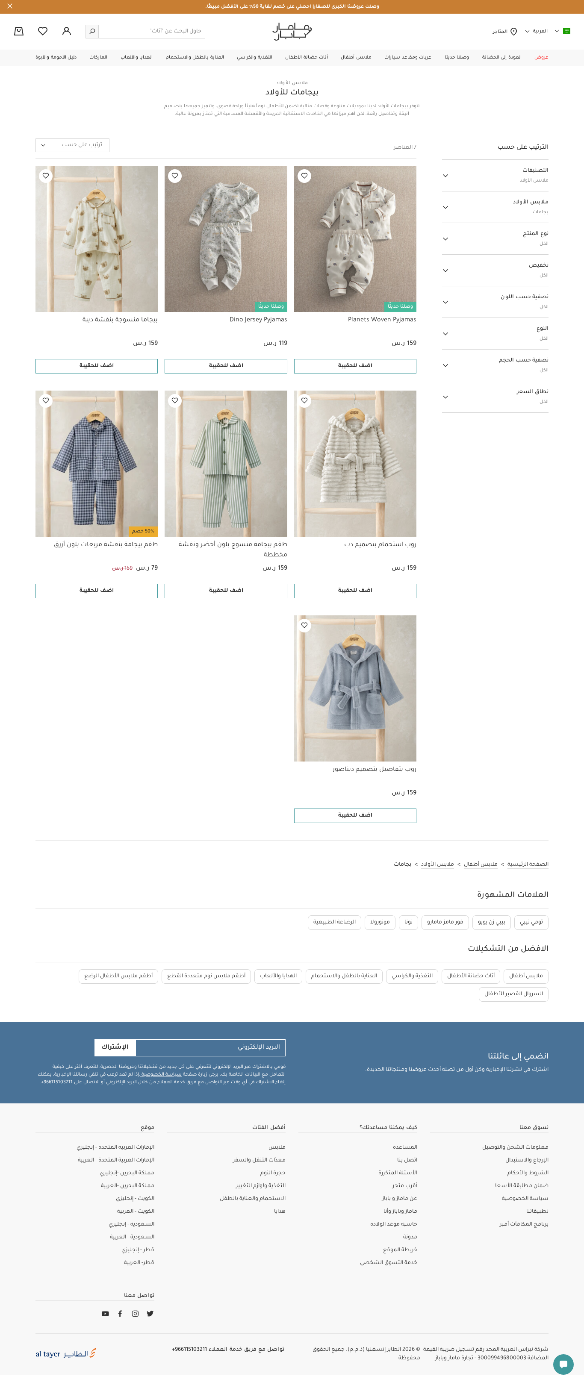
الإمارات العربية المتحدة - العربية (116, 1161)
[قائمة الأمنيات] (304, 176)
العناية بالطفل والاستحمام (344, 976)
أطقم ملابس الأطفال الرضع (118, 976)
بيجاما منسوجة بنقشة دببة (120, 320)
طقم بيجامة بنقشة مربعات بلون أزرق (106, 545)
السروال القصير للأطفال (513, 994)
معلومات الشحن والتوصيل (515, 1148)
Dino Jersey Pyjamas (258, 320)
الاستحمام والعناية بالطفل (253, 1199)
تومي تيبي (531, 923)
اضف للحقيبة (355, 366)
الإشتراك (115, 1047)
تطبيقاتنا (537, 1212)
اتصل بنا (407, 1161)
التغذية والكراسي (412, 976)
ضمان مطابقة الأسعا (522, 1186)
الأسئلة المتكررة (397, 1173)
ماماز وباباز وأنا (400, 1212)
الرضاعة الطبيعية (334, 923)
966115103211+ (57, 1082)
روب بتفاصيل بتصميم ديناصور (374, 770)
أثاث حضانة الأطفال (471, 976)
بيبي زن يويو (491, 923)
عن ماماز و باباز (399, 1199)
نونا (408, 923)
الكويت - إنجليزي (135, 1199)
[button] (541, 58)
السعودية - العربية (132, 1238)
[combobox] (72, 145)
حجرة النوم (273, 1173)
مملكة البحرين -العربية (127, 1186)
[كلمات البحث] (92, 31)
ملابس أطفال (526, 976)
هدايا (280, 1212)
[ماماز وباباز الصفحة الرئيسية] (292, 32)
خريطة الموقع (400, 1250)
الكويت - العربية (135, 1212)
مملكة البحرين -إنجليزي (127, 1173)
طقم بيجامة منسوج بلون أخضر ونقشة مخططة (233, 550)
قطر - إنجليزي (137, 1250)
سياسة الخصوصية (161, 1074)
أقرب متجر (404, 1186)
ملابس (277, 1148)
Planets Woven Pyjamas (382, 320)
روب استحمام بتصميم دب (380, 545)
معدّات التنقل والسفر (259, 1161)
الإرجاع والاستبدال (527, 1161)
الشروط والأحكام (528, 1173)
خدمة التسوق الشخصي (388, 1263)
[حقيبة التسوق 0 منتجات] (19, 32)
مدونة (410, 1238)
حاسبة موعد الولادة (393, 1225)
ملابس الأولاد (292, 83)
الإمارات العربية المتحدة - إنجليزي (115, 1148)
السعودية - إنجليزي (131, 1225)
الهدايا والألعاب (278, 976)
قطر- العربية (139, 1263)
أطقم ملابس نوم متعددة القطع (206, 976)
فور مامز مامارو (445, 923)
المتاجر (501, 32)
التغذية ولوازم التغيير (261, 1186)
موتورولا (380, 923)
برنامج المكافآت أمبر (524, 1225)
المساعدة (405, 1148)
